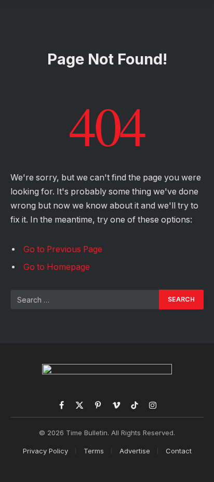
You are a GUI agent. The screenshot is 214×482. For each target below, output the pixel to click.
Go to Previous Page (62, 249)
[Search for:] (85, 299)
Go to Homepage (56, 267)
